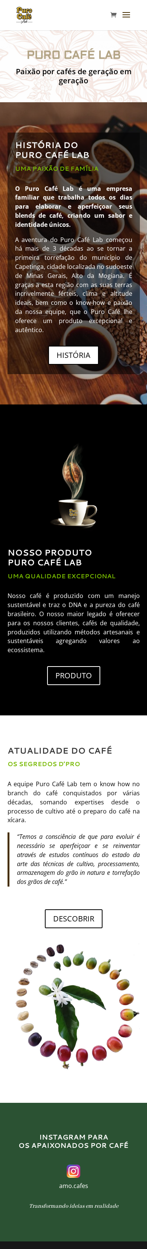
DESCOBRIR (73, 918)
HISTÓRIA (73, 355)
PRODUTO (73, 675)
